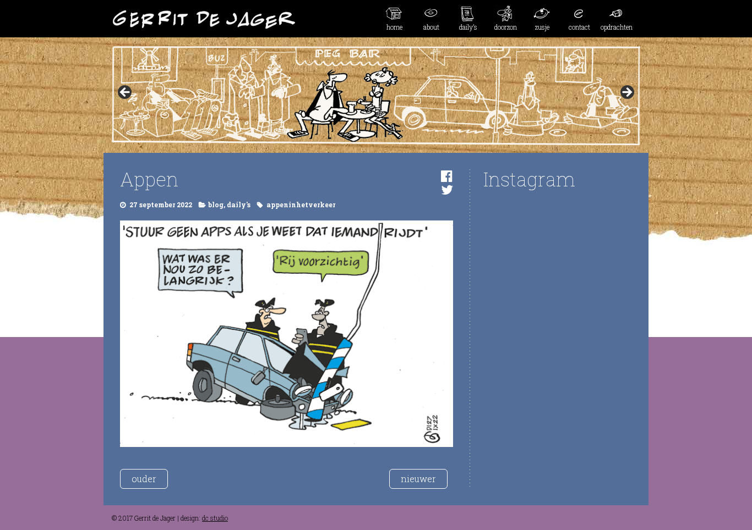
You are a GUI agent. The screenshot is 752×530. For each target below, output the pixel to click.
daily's (238, 204)
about (431, 27)
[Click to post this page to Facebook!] (447, 176)
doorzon (505, 27)
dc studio (215, 518)
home (394, 27)
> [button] (626, 93)
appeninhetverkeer (300, 204)
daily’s (468, 27)
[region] (376, 96)
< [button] (125, 93)
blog (216, 204)
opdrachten (617, 27)
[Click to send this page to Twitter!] (447, 189)
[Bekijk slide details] (376, 96)
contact (579, 27)
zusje (542, 27)
